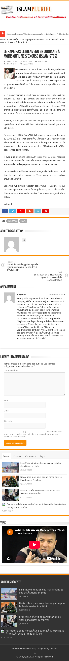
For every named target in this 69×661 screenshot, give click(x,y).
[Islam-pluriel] (34, 14)
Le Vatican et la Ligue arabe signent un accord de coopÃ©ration (48, 276)
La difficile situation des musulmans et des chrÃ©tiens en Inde (41, 591)
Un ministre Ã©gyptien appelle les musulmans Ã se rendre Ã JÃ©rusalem (22, 266)
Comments (30, 456)
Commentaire (11, 370)
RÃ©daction (12, 62)
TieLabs (53, 648)
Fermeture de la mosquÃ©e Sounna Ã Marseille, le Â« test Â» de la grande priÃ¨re (35, 632)
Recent (6, 456)
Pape (23, 221)
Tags (42, 456)
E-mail (7, 410)
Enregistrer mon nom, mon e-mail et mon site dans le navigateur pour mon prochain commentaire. (33, 434)
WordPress (29, 648)
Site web (8, 421)
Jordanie (12, 221)
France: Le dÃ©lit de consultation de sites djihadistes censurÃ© (40, 618)
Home (3, 39)
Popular (17, 456)
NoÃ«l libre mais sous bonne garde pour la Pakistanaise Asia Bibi (42, 605)
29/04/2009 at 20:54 (57, 294)
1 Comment (12, 64)
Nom (6, 400)
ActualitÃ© (14, 39)
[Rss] (34, 653)
